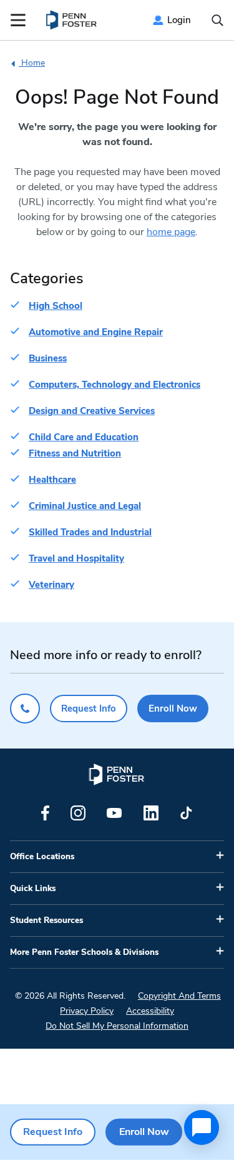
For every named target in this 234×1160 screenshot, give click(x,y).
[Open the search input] (217, 20)
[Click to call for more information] (25, 708)
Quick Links (33, 888)
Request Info (88, 708)
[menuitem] (72, 20)
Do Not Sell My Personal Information (117, 1026)
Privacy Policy (87, 1011)
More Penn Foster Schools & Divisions (84, 952)
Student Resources (46, 920)
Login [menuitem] (179, 20)
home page (171, 232)
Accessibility (150, 1011)
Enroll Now (173, 708)
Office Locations (42, 856)
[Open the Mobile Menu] (18, 20)
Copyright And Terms (179, 996)
